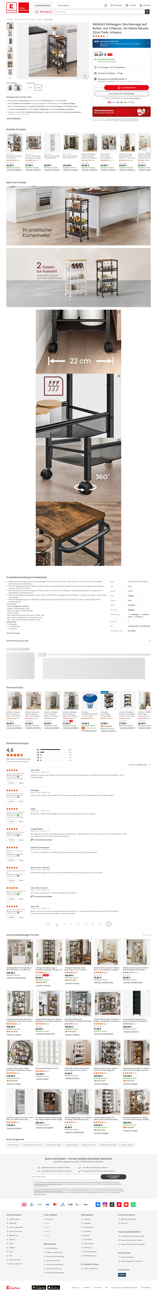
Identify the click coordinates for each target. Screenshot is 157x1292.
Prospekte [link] (87, 1223)
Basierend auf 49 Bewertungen (18, 759)
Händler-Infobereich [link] (91, 1269)
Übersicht (49, 1219)
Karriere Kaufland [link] (127, 1257)
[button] (8, 437)
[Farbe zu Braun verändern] (9, 88)
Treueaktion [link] (88, 1239)
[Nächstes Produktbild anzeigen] (10, 78)
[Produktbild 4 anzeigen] (10, 49)
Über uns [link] (124, 1223)
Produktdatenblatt (91, 728)
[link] (64, 5)
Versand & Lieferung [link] (53, 1269)
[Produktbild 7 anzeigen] (10, 72)
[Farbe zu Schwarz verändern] (17, 88)
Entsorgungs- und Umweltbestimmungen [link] (124, 1287)
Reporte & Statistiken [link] (128, 1219)
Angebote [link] (87, 1219)
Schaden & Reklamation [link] (54, 1265)
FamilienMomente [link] (90, 1252)
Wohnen (12, 1239)
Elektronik (12, 1223)
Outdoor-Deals (14, 1219)
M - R (48, 1231)
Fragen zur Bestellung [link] (54, 1252)
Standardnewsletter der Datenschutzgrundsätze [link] (47, 1184)
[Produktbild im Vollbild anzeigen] (53, 50)
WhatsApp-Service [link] (90, 1256)
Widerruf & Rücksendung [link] (55, 1256)
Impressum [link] (75, 1287)
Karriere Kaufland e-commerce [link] (132, 1261)
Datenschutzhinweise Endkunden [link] (133, 1244)
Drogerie (12, 1248)
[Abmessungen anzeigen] (85, 75)
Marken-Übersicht (15, 1264)
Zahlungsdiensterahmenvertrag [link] (132, 1236)
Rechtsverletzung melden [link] (55, 1273)
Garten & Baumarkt (16, 1227)
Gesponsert (9, 154)
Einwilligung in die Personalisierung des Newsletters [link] (48, 1191)
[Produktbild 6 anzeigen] (10, 64)
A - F (47, 1223)
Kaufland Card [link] (89, 1227)
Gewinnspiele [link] (88, 1243)
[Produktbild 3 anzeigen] (10, 41)
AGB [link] (106, 1287)
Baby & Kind (13, 1235)
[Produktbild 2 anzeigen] (10, 33)
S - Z (47, 1235)
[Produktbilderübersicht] (10, 50)
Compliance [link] (86, 1287)
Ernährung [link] (87, 1248)
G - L (48, 1227)
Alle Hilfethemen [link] (52, 1248)
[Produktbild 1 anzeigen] (10, 26)
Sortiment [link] (87, 1231)
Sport (11, 1252)
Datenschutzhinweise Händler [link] (131, 1240)
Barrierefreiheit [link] (146, 1287)
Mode (11, 1243)
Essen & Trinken (15, 1260)
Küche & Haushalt (15, 1231)
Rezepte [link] (86, 1235)
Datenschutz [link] (98, 1287)
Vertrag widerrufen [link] (53, 1260)
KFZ (10, 1256)
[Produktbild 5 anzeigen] (10, 56)
